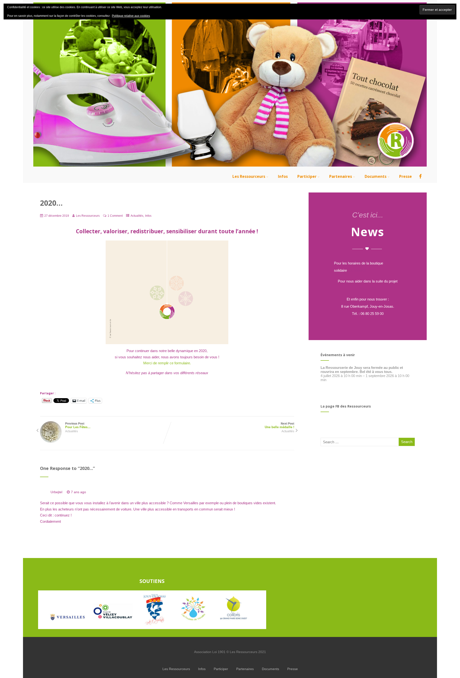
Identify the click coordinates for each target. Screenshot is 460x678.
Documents (375, 176)
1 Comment (115, 215)
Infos (283, 176)
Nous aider (367, 288)
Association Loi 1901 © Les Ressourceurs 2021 (230, 652)
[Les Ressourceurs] (230, 168)
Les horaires (356, 270)
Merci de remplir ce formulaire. (167, 363)
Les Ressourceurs (248, 176)
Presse (405, 176)
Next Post (279, 425)
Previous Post (78, 425)
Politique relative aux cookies (131, 16)
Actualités (137, 215)
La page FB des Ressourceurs (346, 406)
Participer (306, 176)
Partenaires (340, 176)
